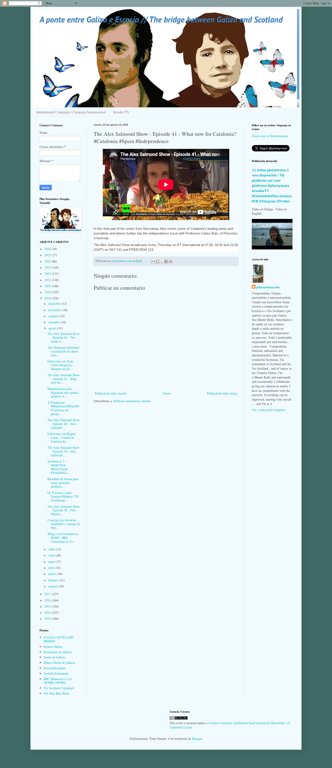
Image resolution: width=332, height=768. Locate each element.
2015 (48, 606)
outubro (53, 316)
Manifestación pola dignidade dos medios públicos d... (62, 393)
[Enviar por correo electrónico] (153, 261)
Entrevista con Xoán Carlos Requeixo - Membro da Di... (60, 365)
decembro (55, 303)
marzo (52, 574)
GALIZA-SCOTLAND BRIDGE (59, 639)
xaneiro (53, 586)
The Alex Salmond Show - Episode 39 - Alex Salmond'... (63, 451)
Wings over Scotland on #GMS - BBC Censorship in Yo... (62, 538)
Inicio (167, 393)
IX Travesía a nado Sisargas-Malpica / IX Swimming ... (63, 497)
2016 (48, 600)
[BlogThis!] (157, 261)
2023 (48, 267)
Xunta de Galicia (54, 657)
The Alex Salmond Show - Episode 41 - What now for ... (63, 379)
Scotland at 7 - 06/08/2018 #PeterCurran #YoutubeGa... (58, 467)
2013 (48, 618)
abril (51, 568)
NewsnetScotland (54, 668)
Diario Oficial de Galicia (59, 662)
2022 (48, 273)
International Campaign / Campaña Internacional (70, 112)
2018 (48, 298)
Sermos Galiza (53, 646)
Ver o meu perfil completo (268, 410)
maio (52, 561)
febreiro (53, 580)
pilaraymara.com (268, 287)
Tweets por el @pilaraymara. (270, 136)
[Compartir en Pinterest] (170, 261)
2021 (48, 280)
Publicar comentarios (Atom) (132, 401)
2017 (48, 594)
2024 (48, 261)
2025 (48, 255)
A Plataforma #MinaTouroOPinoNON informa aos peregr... (63, 408)
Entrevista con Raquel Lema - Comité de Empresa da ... (61, 438)
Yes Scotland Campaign (59, 688)
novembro (55, 310)
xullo (52, 549)
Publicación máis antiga (222, 393)
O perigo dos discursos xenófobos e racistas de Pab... (63, 524)
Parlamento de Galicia (58, 652)
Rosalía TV (121, 112)
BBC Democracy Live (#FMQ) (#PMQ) (58, 681)
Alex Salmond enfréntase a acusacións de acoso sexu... (63, 351)
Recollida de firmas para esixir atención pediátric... (62, 483)
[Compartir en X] (162, 261)
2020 (48, 286)
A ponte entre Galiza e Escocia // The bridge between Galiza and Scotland (161, 19)
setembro (54, 322)
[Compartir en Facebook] (166, 261)
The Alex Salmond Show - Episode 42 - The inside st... (63, 337)
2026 (48, 249)
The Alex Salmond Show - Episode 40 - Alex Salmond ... (63, 424)
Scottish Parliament (56, 673)
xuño (52, 555)
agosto (52, 328)
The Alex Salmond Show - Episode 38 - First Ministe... (63, 510)
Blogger (197, 738)
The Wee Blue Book (56, 693)
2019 (48, 292)
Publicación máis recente (110, 393)
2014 (48, 612)
